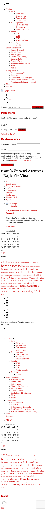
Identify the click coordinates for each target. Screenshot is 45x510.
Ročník (14, 31)
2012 (18, 34)
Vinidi (13, 68)
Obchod (9, 9)
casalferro (11, 272)
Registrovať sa (7, 165)
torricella (33, 288)
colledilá (36, 275)
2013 (12, 262)
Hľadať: (4, 107)
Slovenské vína (22, 25)
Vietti (13, 66)
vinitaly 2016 (33, 291)
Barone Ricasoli (17, 50)
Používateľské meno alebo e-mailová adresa (19, 118)
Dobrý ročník (7, 278)
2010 (18, 38)
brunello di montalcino (28, 269)
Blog (8, 84)
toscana (38, 288)
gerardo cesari (5, 280)
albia (15, 262)
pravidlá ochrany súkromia (20, 160)
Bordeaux (5, 269)
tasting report (26, 288)
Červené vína (21, 18)
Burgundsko (4, 272)
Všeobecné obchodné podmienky (24, 82)
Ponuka (9, 193)
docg (15, 278)
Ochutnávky (11, 190)
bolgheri (38, 266)
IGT (11, 280)
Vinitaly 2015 (19, 291)
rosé (21, 288)
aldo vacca (21, 262)
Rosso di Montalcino (10, 288)
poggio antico (18, 283)
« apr (3, 252)
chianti (15, 275)
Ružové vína (21, 16)
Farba (13, 11)
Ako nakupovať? (17, 73)
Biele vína (20, 14)
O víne (8, 188)
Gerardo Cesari (17, 61)
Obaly (18, 45)
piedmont (11, 283)
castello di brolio (25, 272)
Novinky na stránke (14, 186)
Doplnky (14, 43)
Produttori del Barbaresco (21, 63)
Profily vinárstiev (13, 48)
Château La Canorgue (19, 57)
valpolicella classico (6, 291)
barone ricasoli (12, 266)
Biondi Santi (16, 52)
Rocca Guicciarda (29, 285)
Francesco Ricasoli (23, 278)
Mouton (14, 280)
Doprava (14, 75)
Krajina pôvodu (17, 23)
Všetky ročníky (22, 40)
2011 (18, 36)
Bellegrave (26, 266)
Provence (15, 286)
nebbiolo (29, 280)
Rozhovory (10, 195)
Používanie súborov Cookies (22, 80)
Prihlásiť (22, 130)
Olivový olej (21, 20)
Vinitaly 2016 (11, 197)
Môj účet (9, 420)
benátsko (32, 266)
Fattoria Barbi (16, 59)
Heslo (4, 125)
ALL (8, 182)
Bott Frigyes (16, 54)
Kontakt (9, 86)
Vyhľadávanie (37, 107)
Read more (10, 227)
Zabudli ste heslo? (8, 134)
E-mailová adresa (8, 145)
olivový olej (4, 283)
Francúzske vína (22, 29)
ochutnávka (38, 280)
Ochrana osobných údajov (21, 77)
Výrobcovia (10, 199)
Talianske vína (21, 27)
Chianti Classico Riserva (24, 275)
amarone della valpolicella (32, 262)
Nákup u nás (11, 71)
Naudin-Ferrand (22, 280)
